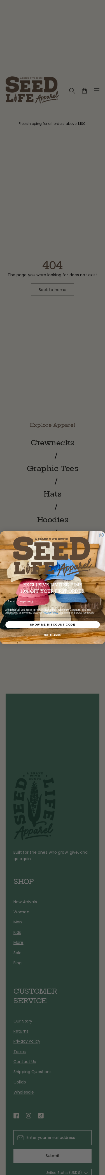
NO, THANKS (52, 635)
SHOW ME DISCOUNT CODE (52, 624)
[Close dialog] (101, 535)
